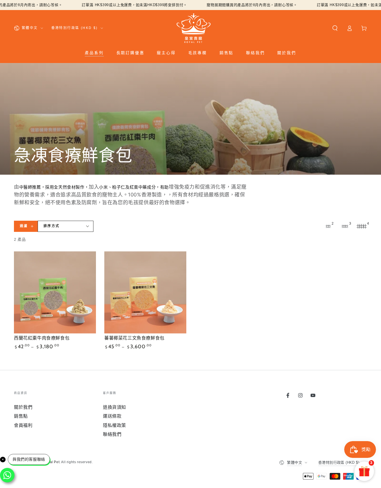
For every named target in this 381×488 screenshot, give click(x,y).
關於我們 (23, 407)
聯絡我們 (112, 434)
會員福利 (23, 425)
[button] (335, 28)
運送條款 (112, 416)
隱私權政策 (114, 425)
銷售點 (21, 416)
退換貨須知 (114, 407)
